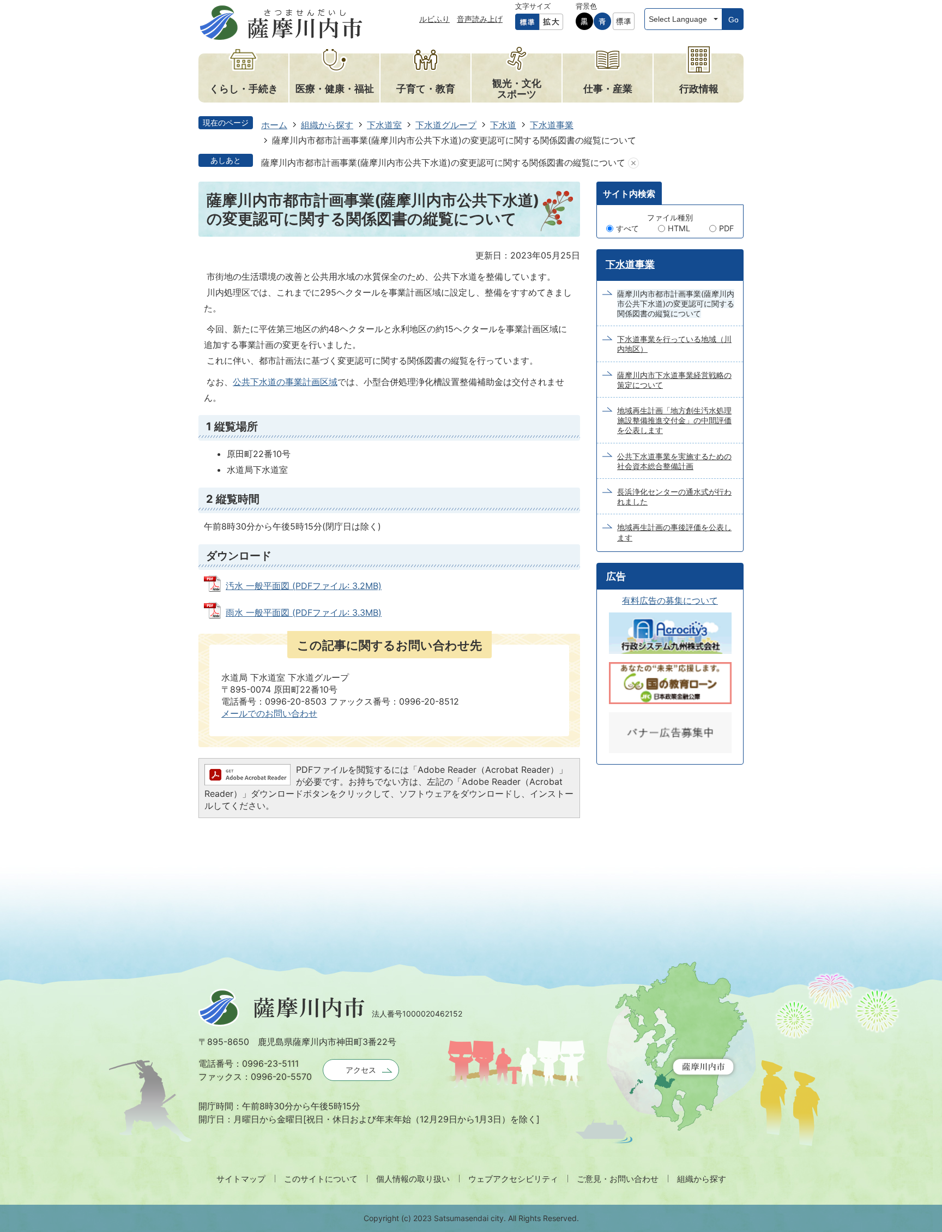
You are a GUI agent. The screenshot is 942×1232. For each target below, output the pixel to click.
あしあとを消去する (633, 163)
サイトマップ (240, 1179)
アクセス (361, 1069)
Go (733, 19)
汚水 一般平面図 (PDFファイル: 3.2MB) (304, 585)
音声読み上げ (480, 18)
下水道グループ (445, 124)
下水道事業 (551, 124)
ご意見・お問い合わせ (618, 1179)
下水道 (503, 124)
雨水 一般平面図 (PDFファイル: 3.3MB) (304, 612)
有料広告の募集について (670, 600)
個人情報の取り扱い (413, 1179)
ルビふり (434, 18)
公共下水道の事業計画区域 (285, 381)
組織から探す (327, 124)
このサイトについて (321, 1179)
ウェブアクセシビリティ (513, 1179)
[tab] (629, 193)
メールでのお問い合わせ (269, 713)
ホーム (274, 124)
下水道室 (384, 124)
